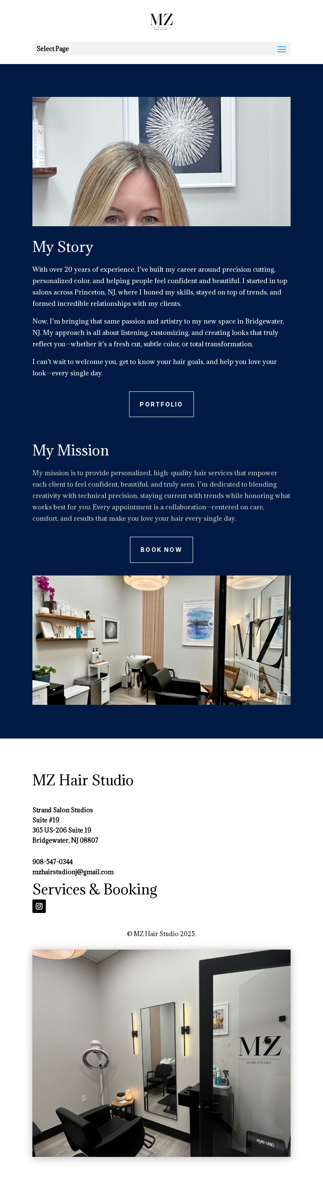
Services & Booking (94, 889)
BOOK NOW (161, 549)
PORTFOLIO (161, 404)
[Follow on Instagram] (39, 906)
